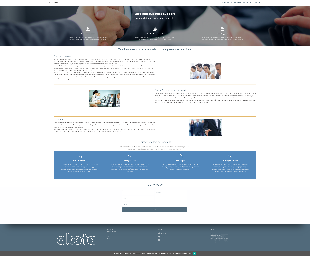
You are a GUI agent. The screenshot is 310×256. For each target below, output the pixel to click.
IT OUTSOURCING (111, 234)
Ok (194, 253)
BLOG (108, 238)
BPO (108, 236)
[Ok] (308, 253)
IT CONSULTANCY (111, 232)
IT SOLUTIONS (110, 229)
